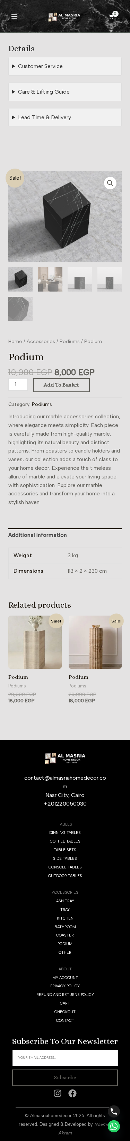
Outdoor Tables (65, 876)
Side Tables (65, 858)
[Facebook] (72, 1093)
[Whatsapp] (114, 1126)
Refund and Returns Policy (65, 994)
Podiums (70, 341)
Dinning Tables (65, 832)
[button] (110, 183)
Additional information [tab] (37, 535)
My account (65, 978)
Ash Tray (65, 901)
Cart (65, 1003)
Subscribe (65, 1077)
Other (65, 952)
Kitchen (65, 918)
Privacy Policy (65, 986)
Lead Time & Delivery (44, 117)
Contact (65, 1020)
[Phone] (114, 1111)
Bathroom (65, 927)
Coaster (65, 935)
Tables (65, 824)
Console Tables (65, 867)
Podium (65, 944)
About (65, 969)
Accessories (41, 341)
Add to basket (61, 385)
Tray (65, 909)
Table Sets (65, 850)
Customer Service (40, 66)
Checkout (65, 1012)
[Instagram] (57, 1093)
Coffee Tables (65, 841)
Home (15, 341)
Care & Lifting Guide (44, 91)
